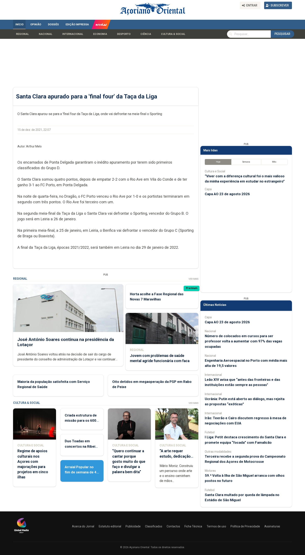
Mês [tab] (274, 161)
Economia (100, 34)
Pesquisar (282, 34)
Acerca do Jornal (83, 526)
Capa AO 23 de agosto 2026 (227, 194)
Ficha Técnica (193, 526)
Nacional (45, 34)
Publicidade (133, 526)
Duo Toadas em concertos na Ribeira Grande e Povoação (82, 446)
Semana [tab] (246, 161)
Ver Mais (193, 279)
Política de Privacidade (245, 526)
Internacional (72, 34)
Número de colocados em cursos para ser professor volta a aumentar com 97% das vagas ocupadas (243, 341)
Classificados (153, 526)
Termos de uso (216, 526)
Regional (22, 34)
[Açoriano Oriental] (21, 533)
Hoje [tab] (218, 161)
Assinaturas (272, 526)
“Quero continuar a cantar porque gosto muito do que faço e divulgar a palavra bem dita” (128, 461)
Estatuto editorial (110, 526)
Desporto (124, 34)
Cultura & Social (173, 34)
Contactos (173, 526)
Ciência (145, 34)
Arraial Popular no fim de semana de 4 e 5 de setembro (80, 472)
